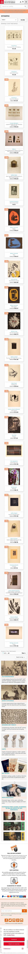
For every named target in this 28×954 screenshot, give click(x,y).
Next (24, 653)
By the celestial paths (14, 514)
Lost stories (14, 410)
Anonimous (14, 45)
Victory (14, 436)
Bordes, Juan (14, 487)
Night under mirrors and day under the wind (14, 540)
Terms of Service (6, 915)
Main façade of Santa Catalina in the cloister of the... (14, 177)
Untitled (14, 566)
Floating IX (14, 384)
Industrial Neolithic (14, 618)
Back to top (20, 657)
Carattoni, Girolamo (14, 201)
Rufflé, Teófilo (14, 175)
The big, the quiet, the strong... (14, 358)
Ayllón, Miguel (14, 513)
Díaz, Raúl (14, 435)
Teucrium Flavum (14, 99)
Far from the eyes (14, 332)
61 (9, 653)
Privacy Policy (24, 913)
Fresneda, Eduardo (14, 565)
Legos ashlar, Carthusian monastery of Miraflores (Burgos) (14, 592)
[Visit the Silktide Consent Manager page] (22, 948)
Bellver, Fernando (14, 227)
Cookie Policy (10, 935)
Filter (23, 20)
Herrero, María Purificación (14, 409)
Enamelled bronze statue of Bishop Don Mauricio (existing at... (14, 151)
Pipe (14, 255)
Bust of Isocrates (14, 203)
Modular (14, 488)
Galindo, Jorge (14, 331)
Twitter (10, 920)
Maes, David (14, 383)
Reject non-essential (14, 944)
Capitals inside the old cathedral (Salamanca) (14, 125)
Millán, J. (14, 149)
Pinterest (17, 920)
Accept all (14, 939)
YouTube (14, 920)
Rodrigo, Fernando (14, 643)
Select (9, 20)
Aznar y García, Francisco (14, 590)
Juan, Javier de (14, 279)
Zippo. (14, 229)
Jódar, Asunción (14, 538)
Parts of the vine (14, 73)
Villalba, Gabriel (14, 357)
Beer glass (14, 306)
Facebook (6, 920)
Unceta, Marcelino (14, 123)
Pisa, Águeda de (14, 461)
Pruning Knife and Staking (14, 47)
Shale (14, 644)
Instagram (21, 920)
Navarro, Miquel (14, 617)
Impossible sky (14, 462)
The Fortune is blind (14, 280)
